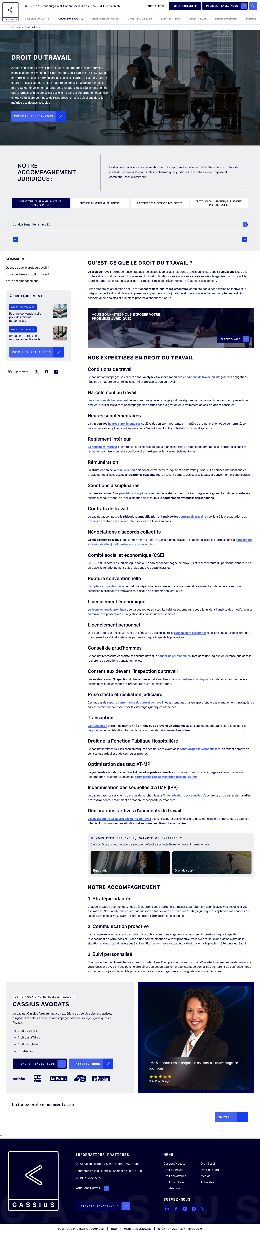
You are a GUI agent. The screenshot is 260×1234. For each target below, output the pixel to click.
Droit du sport (184, 870)
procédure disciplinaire (134, 493)
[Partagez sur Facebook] (46, 371)
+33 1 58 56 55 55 (108, 6)
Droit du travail (173, 1170)
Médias (205, 1176)
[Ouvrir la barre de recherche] (253, 6)
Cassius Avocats (174, 1164)
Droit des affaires (175, 1176)
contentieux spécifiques (192, 679)
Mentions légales (137, 1228)
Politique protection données (81, 1228)
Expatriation (101, 870)
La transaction (97, 726)
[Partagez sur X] (37, 371)
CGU (114, 1228)
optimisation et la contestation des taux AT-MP (166, 777)
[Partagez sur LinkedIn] (56, 371)
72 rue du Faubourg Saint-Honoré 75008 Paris (59, 6)
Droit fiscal (208, 1164)
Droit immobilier (174, 1182)
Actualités (207, 1182)
